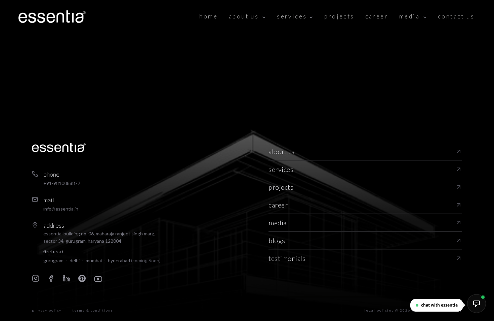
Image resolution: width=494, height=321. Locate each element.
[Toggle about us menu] (263, 16)
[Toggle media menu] (424, 16)
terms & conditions (92, 310)
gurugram (53, 260)
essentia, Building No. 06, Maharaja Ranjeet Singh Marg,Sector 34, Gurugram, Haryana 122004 (99, 237)
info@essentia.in (60, 209)
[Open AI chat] (476, 303)
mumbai (94, 260)
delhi (75, 260)
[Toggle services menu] (311, 16)
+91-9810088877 (61, 183)
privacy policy (46, 310)
